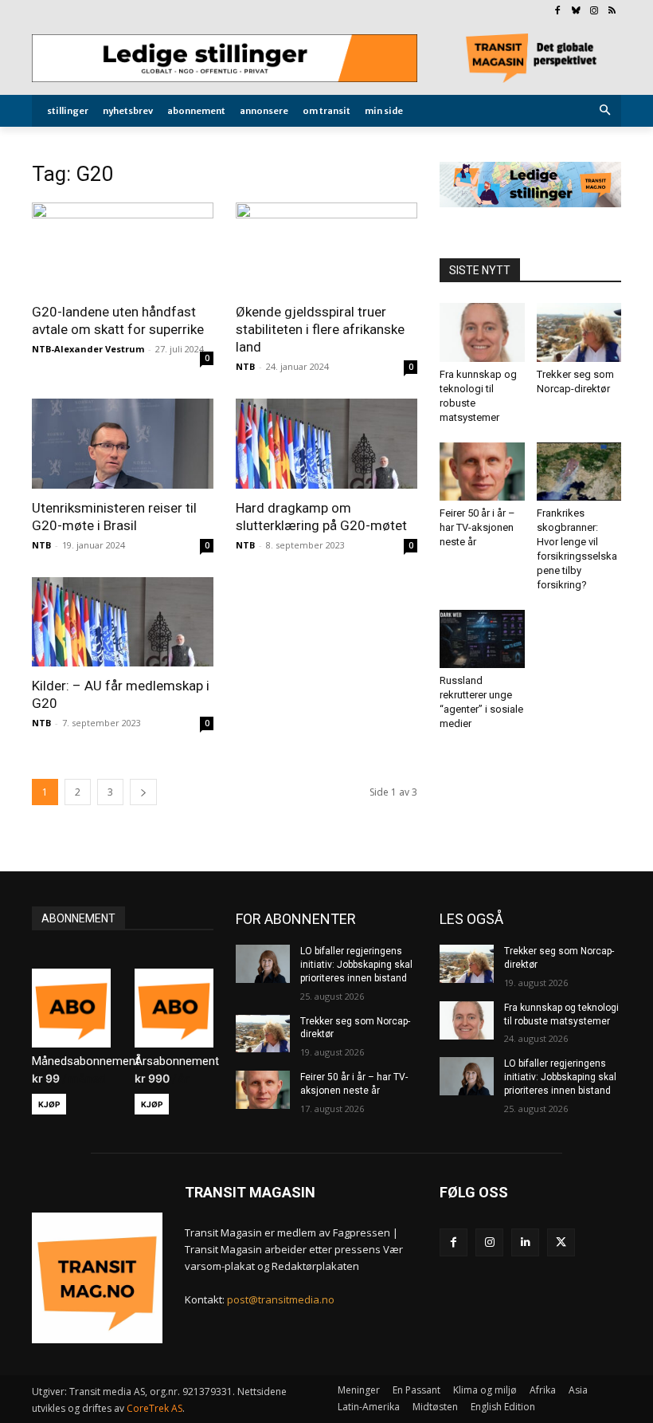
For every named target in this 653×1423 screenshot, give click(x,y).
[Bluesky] (576, 11)
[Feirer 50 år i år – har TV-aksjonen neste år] (482, 471)
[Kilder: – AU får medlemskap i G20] (122, 622)
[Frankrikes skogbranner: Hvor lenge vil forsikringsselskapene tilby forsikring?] (579, 471)
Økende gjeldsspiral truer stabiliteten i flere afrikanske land (320, 329)
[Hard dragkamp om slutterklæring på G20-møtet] (326, 444)
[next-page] (143, 792)
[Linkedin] (525, 1242)
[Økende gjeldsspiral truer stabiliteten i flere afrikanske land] (326, 247)
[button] (605, 111)
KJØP (49, 1104)
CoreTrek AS (154, 1408)
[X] (561, 1242)
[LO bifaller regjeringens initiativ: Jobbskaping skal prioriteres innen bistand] (263, 964)
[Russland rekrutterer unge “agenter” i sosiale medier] (482, 639)
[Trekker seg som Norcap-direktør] (579, 332)
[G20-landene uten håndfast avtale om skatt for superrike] (122, 247)
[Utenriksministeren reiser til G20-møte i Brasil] (122, 444)
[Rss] (612, 11)
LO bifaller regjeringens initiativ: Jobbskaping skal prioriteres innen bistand (356, 964)
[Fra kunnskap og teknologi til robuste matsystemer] (482, 332)
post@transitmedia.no (280, 1299)
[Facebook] (558, 11)
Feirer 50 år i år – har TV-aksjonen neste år (477, 527)
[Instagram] (594, 11)
